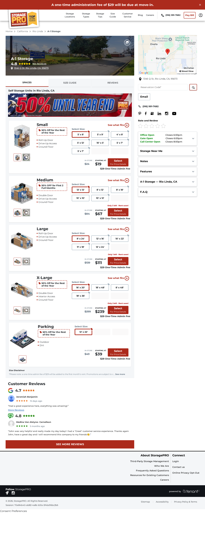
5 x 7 (120, 142)
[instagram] (13, 492)
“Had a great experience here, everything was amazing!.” (38, 406)
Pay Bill (189, 15)
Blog (140, 15)
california (23, 31)
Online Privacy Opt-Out (185, 472)
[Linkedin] (157, 113)
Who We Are (161, 465)
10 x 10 (80, 198)
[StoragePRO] (25, 20)
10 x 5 (100, 142)
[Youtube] (172, 113)
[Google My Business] (150, 113)
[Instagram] (165, 113)
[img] (162, 125)
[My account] (201, 15)
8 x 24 (81, 238)
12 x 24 (100, 246)
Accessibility (162, 501)
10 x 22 (119, 238)
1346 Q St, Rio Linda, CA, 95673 (31, 68)
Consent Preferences (13, 511)
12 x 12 (80, 189)
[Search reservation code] (193, 87)
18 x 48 (100, 287)
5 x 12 (80, 142)
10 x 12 (100, 198)
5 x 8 (81, 134)
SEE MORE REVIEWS (70, 444)
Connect (178, 455)
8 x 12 (100, 189)
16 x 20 (80, 287)
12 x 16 (100, 238)
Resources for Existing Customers (149, 475)
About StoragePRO (155, 455)
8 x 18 (119, 189)
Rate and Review (148, 120)
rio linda (38, 31)
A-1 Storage (22, 58)
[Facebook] (144, 113)
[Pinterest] (139, 113)
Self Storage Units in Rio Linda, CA (31, 90)
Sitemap (145, 501)
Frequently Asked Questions (152, 470)
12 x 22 (83, 331)
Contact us (178, 467)
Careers (150, 15)
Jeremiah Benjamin (27, 396)
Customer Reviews (26, 383)
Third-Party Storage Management (149, 461)
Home (9, 31)
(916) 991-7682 (151, 106)
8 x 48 (120, 287)
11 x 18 (80, 246)
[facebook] (7, 492)
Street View (187, 71)
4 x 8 (119, 134)
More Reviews (16, 410)
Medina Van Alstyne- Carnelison (33, 422)
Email (144, 96)
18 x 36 (80, 295)
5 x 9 (100, 134)
